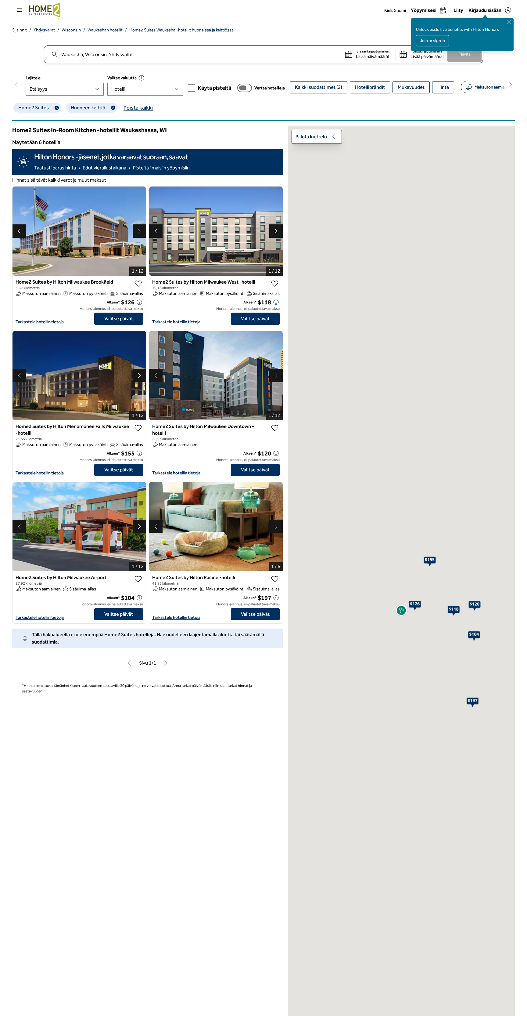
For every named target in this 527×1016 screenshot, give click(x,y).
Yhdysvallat (44, 30)
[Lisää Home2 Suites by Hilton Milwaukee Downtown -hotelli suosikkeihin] (275, 428)
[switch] (244, 88)
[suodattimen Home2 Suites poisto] (57, 107)
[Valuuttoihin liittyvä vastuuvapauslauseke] (141, 78)
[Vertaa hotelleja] (244, 88)
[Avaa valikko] (19, 10)
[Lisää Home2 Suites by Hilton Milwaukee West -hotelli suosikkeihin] (275, 283)
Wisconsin (71, 30)
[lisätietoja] (139, 302)
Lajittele (33, 78)
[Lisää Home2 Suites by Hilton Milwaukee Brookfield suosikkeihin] (138, 283)
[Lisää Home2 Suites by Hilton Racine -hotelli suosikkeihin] (275, 579)
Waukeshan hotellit (105, 30)
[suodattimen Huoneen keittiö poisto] (113, 107)
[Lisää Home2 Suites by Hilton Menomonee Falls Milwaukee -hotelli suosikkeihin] (138, 428)
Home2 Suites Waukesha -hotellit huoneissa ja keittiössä (181, 30)
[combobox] (191, 54)
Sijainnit (19, 30)
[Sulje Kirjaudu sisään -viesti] (509, 22)
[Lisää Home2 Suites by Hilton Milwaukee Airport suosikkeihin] (138, 579)
